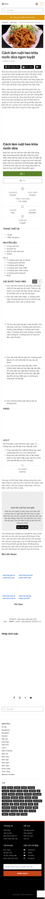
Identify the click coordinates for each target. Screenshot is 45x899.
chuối (24, 787)
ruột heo (35, 621)
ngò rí (35, 797)
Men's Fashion (7, 751)
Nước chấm (6, 769)
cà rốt (13, 791)
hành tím (28, 794)
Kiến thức (5, 745)
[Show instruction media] (34, 281)
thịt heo (28, 807)
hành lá (11, 794)
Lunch (4, 748)
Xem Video (28, 67)
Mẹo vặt (5, 754)
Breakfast (5, 733)
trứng (35, 807)
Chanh (17, 621)
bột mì (10, 787)
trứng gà (14, 811)
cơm (25, 791)
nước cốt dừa (7, 801)
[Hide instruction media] (39, 281)
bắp (4, 787)
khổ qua (14, 797)
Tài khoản (8, 845)
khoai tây (6, 797)
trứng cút (6, 811)
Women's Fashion (8, 774)
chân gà (31, 787)
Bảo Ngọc (18, 604)
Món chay (5, 757)
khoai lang (37, 794)
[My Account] (36, 4)
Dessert (5, 736)
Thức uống (6, 771)
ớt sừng (24, 814)
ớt (18, 814)
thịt (36, 804)
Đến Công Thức (13, 67)
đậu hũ (5, 814)
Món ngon (13, 22)
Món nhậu (5, 766)
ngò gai (28, 797)
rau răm (5, 804)
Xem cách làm (22, 527)
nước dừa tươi (26, 621)
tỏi (40, 621)
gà (38, 791)
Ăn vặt (4, 727)
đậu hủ (12, 814)
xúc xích (32, 811)
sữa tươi (23, 804)
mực (21, 797)
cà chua (5, 791)
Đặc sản (5, 739)
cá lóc (19, 791)
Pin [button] (23, 181)
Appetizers (6, 730)
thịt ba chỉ (6, 807)
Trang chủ (5, 22)
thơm (30, 804)
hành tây (19, 794)
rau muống (37, 801)
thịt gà (21, 807)
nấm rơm (28, 801)
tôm (21, 811)
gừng (4, 794)
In (39, 67)
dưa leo (32, 791)
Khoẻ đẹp (5, 742)
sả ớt (16, 804)
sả (11, 804)
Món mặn (29, 619)
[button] (41, 4)
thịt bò (14, 807)
